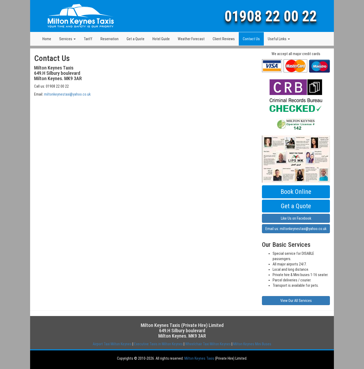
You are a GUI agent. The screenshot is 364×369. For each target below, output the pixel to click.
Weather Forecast (191, 39)
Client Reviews (224, 39)
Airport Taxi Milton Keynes (112, 344)
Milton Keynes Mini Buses (252, 344)
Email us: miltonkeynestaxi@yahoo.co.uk (295, 229)
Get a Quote (135, 39)
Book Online (296, 191)
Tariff (88, 39)
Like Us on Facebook (296, 218)
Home (46, 39)
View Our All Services (296, 300)
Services (66, 39)
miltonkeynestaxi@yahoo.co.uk (67, 94)
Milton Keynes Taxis (199, 358)
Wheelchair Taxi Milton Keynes (208, 344)
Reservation (109, 39)
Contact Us (251, 39)
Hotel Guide (161, 39)
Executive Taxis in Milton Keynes (158, 344)
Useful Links (277, 39)
